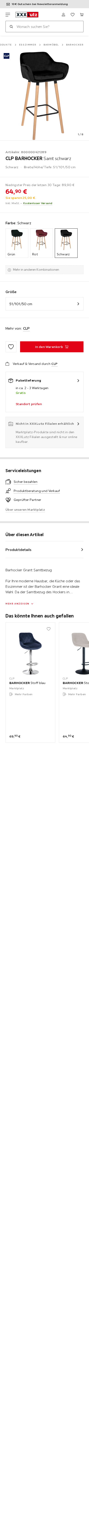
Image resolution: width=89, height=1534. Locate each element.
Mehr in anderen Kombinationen (36, 269)
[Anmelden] (63, 14)
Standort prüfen (29, 404)
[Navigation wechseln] (8, 14)
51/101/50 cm (20, 304)
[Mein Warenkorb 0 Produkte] (81, 14)
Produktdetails (18, 549)
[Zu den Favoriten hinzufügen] (10, 346)
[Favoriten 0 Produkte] (72, 14)
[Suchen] (11, 26)
